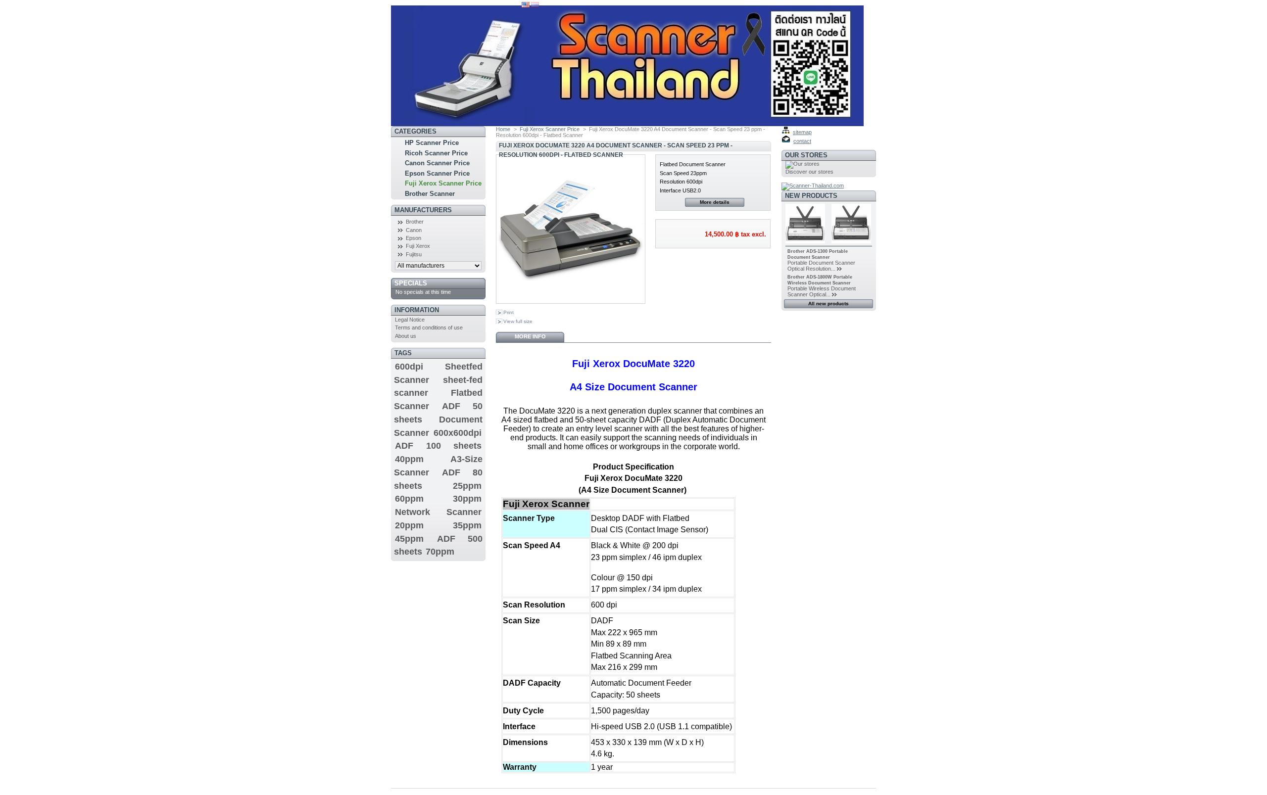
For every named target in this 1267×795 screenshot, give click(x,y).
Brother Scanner (430, 193)
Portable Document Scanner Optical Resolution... (821, 266)
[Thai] (535, 5)
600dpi (409, 367)
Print (508, 312)
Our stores (806, 155)
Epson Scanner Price (437, 173)
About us (405, 336)
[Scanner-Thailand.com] (812, 185)
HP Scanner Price (432, 142)
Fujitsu (414, 254)
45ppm (409, 539)
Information (416, 310)
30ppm (467, 499)
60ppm (409, 499)
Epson (413, 238)
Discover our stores (809, 172)
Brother (415, 222)
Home (503, 129)
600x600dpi (458, 433)
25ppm (467, 486)
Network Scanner (438, 512)
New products (811, 195)
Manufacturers (423, 210)
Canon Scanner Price (437, 163)
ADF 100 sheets (438, 446)
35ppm (467, 525)
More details (715, 202)
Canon (414, 230)
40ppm (409, 459)
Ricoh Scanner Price (436, 153)
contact (802, 141)
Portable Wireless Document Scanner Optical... (821, 291)
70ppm (440, 552)
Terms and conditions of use (429, 327)
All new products (828, 303)
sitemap (802, 132)
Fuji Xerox (418, 246)
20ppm (409, 525)
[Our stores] (802, 164)
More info (530, 336)
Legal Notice (410, 320)
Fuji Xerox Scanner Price (443, 183)
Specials (410, 283)
